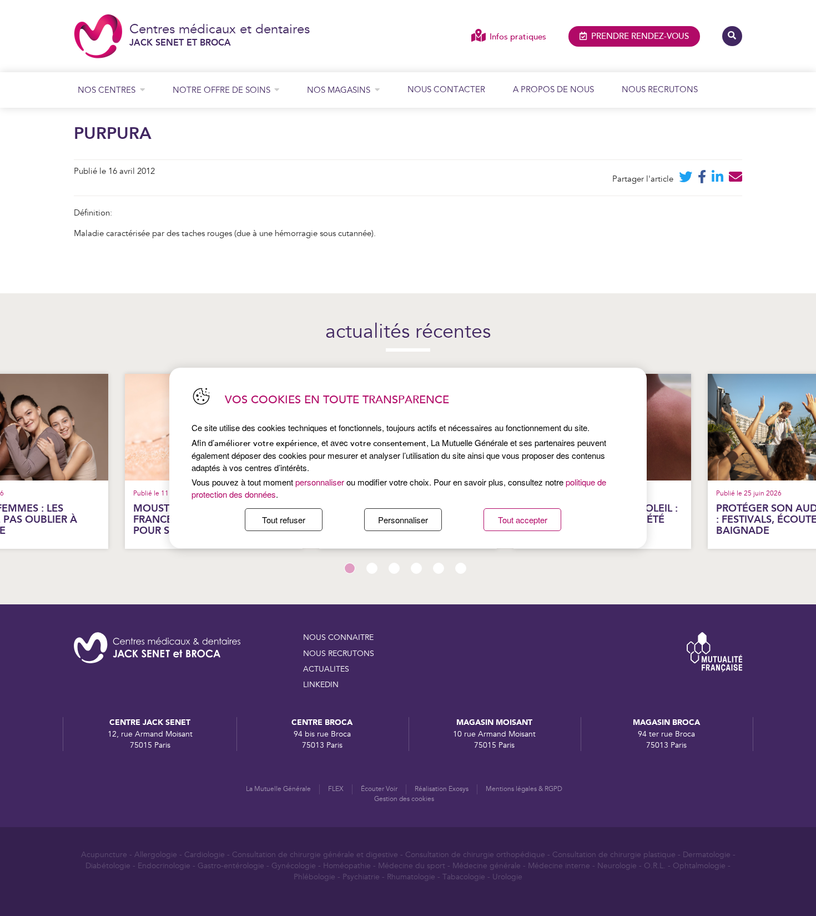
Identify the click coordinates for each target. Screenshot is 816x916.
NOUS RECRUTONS (338, 653)
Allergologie (155, 854)
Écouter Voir (379, 789)
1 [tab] (349, 568)
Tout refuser (283, 519)
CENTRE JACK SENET (149, 722)
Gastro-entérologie (231, 866)
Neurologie (617, 866)
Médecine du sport (411, 866)
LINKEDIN (321, 684)
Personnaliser (403, 519)
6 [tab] (460, 568)
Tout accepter (522, 519)
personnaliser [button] (319, 482)
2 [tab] (371, 568)
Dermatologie (707, 854)
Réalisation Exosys (442, 789)
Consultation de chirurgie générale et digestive (315, 854)
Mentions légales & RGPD (524, 789)
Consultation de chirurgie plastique (614, 854)
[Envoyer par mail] (735, 179)
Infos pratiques (518, 37)
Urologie (507, 877)
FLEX (336, 789)
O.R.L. (655, 866)
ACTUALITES (326, 669)
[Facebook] (702, 179)
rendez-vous (640, 36)
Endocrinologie (164, 866)
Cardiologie (204, 854)
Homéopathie (347, 866)
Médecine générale (486, 866)
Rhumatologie (411, 877)
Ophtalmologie (699, 866)
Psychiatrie (361, 877)
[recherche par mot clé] (732, 36)
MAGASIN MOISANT (494, 722)
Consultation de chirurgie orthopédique (475, 854)
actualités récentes (408, 332)
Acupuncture (104, 854)
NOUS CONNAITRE (338, 637)
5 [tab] (438, 568)
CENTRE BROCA (321, 722)
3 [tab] (394, 568)
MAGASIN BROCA (666, 722)
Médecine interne (559, 866)
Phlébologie (314, 877)
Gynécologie (293, 866)
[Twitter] (685, 179)
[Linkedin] (717, 179)
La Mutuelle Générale (278, 789)
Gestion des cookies (404, 799)
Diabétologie (107, 866)
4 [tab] (416, 568)
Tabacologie (463, 877)
